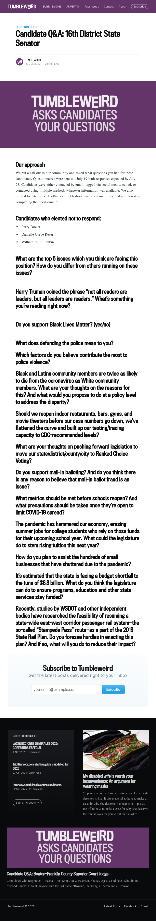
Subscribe (139, 6)
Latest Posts (112, 906)
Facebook (130, 906)
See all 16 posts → (27, 802)
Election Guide (27, 27)
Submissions (52, 6)
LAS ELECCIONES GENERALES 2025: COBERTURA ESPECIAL (35, 745)
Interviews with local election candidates (37, 785)
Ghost (144, 906)
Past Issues (91, 6)
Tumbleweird (33, 60)
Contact (109, 6)
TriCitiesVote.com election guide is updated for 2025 (40, 766)
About (122, 6)
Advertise (73, 6)
